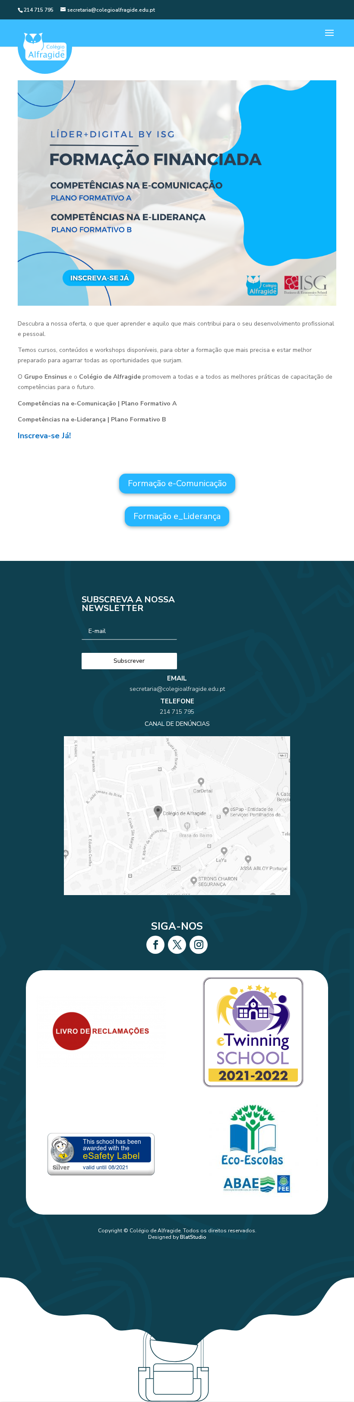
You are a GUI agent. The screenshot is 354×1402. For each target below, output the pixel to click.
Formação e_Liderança (177, 516)
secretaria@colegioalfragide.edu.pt (177, 689)
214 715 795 (177, 712)
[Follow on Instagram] (199, 945)
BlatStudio (193, 1237)
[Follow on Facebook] (155, 945)
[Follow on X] (177, 945)
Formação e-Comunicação (177, 483)
